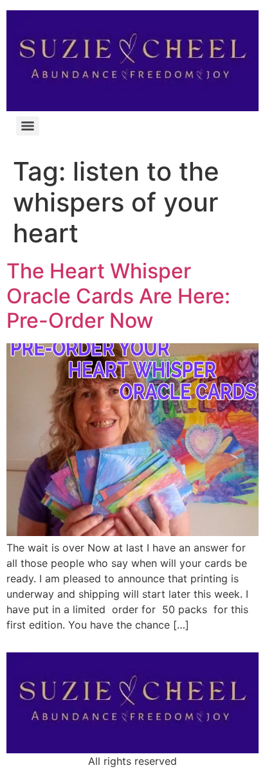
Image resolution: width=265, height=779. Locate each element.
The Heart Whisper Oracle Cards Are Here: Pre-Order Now (118, 295)
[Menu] (27, 126)
